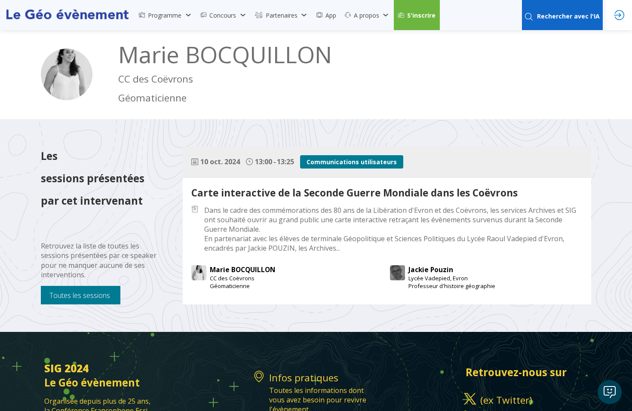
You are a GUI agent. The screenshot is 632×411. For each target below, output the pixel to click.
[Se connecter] (619, 15)
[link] (165, 15)
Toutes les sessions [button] (79, 295)
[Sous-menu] (188, 15)
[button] (417, 15)
